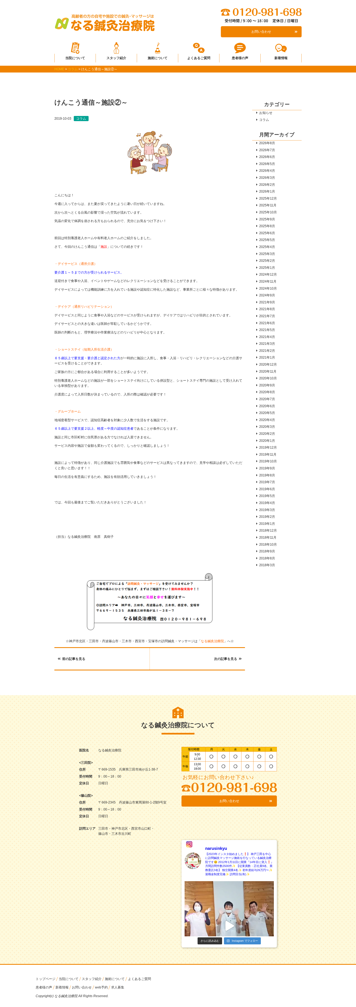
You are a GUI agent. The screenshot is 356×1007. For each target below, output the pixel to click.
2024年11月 (267, 281)
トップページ (45, 979)
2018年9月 (267, 551)
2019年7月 (267, 482)
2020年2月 (267, 433)
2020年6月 (267, 406)
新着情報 (281, 58)
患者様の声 (240, 58)
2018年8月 (267, 558)
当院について (75, 58)
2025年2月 (267, 260)
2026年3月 (267, 177)
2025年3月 (267, 254)
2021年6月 (267, 323)
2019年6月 (267, 489)
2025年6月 (267, 233)
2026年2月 (267, 184)
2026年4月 (267, 170)
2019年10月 (268, 461)
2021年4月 (267, 337)
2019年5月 (267, 496)
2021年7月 (267, 316)
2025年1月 (267, 267)
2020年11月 (267, 371)
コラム (264, 120)
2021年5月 (267, 330)
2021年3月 (267, 343)
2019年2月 (267, 516)
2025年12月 (268, 198)
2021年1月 (267, 357)
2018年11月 (267, 537)
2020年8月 (267, 392)
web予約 (101, 987)
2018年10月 (268, 544)
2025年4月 (267, 247)
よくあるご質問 (198, 58)
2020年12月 (268, 364)
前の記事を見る (73, 659)
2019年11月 (267, 454)
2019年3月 (267, 510)
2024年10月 (268, 288)
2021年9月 (267, 302)
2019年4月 (267, 503)
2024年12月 (268, 274)
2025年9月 (267, 219)
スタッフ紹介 (116, 58)
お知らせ (265, 113)
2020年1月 (267, 440)
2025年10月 (268, 212)
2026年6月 (267, 157)
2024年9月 (267, 295)
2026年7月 (267, 150)
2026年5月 (267, 164)
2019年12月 (268, 447)
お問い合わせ (261, 31)
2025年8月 (267, 226)
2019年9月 (267, 468)
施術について (157, 58)
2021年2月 (267, 350)
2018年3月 (267, 565)
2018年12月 (268, 530)
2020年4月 (267, 420)
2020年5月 (267, 413)
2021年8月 (267, 309)
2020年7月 (267, 399)
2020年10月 (268, 378)
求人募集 (117, 987)
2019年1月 (267, 523)
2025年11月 (267, 205)
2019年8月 (267, 475)
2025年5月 (267, 240)
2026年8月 (267, 143)
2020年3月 (267, 426)
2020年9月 (267, 385)
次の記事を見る (225, 659)
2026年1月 (267, 191)
